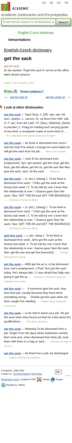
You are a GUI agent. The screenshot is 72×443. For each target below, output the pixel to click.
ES (59, 3)
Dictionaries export (10, 379)
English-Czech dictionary (36, 32)
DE (51, 3)
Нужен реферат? (32, 91)
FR (66, 3)
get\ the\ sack (13, 235)
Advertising (36, 374)
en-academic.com (15, 6)
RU (44, 3)
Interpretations (19, 39)
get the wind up (55, 97)
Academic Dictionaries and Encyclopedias (34, 15)
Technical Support (21, 374)
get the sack (12, 114)
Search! (63, 22)
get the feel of (18, 97)
